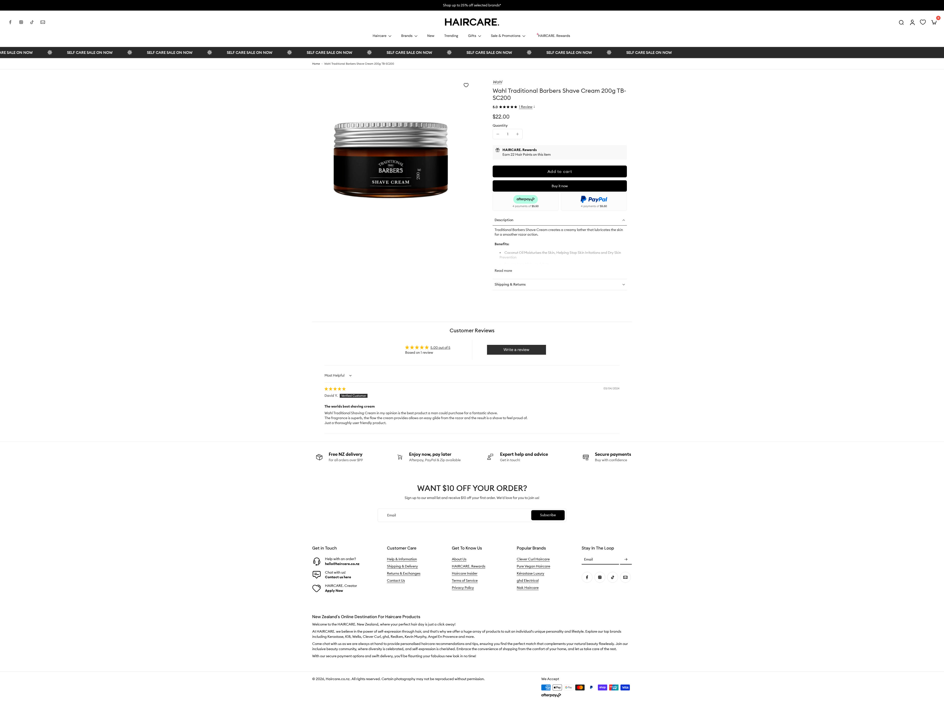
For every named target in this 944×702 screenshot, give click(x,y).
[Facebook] (10, 22)
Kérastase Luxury (530, 573)
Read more (503, 270)
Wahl (497, 81)
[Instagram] (21, 22)
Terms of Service (465, 580)
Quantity (500, 125)
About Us (459, 559)
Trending (451, 35)
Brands (407, 35)
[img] (335, 389)
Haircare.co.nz (338, 679)
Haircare (379, 35)
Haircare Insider (464, 573)
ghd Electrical (528, 580)
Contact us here (338, 577)
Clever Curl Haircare (533, 559)
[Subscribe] (626, 560)
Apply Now (334, 590)
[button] (560, 171)
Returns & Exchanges (403, 573)
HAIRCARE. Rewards (468, 566)
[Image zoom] (392, 159)
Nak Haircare (528, 587)
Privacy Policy (463, 587)
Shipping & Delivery (402, 566)
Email (588, 559)
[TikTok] (32, 22)
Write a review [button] (516, 349)
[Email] (42, 22)
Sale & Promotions (505, 35)
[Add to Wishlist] (466, 85)
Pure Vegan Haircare (533, 566)
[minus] (498, 134)
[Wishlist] (922, 22)
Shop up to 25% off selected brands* (472, 5)
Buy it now (560, 186)
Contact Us (396, 580)
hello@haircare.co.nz (342, 564)
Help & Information (402, 559)
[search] (901, 22)
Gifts (472, 35)
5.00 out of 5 (440, 347)
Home (316, 63)
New (430, 35)
